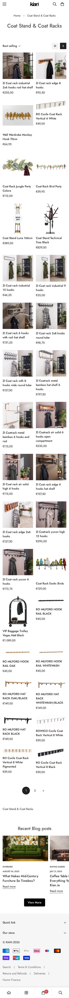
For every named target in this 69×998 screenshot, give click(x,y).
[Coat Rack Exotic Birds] (51, 564)
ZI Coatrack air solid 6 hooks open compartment (50, 436)
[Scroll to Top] (62, 979)
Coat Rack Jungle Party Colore (17, 188)
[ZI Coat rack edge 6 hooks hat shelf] (51, 467)
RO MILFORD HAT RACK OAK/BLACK (15, 696)
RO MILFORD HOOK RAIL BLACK (49, 611)
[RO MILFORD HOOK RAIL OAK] (18, 652)
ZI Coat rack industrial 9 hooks (51, 288)
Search (7, 967)
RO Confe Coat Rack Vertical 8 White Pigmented (16, 762)
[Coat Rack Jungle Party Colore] (18, 167)
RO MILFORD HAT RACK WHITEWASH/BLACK (49, 698)
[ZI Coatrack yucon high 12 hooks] (51, 514)
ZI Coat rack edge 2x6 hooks (17, 534)
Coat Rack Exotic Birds (50, 583)
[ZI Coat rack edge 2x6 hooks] (18, 514)
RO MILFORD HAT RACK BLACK (14, 731)
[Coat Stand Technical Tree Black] (51, 218)
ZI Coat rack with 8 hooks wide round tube (17, 383)
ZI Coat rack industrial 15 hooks (16, 288)
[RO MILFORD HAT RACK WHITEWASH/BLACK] (51, 684)
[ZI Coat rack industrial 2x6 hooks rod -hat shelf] (18, 66)
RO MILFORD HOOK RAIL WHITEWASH (49, 663)
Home (17, 16)
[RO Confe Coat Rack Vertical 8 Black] (51, 753)
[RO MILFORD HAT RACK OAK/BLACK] (18, 684)
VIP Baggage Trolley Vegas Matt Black (15, 633)
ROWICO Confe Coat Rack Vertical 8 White (49, 733)
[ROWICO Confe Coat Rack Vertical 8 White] (51, 721)
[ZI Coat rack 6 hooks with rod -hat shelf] (18, 316)
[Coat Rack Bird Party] (51, 167)
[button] (62, 4)
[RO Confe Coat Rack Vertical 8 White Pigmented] (18, 751)
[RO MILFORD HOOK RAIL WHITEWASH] (51, 652)
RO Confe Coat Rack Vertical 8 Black (49, 765)
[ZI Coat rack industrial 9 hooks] (51, 268)
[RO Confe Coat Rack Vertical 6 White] (51, 105)
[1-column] (55, 46)
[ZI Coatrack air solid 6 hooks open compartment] (51, 415)
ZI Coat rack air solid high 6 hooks (15, 486)
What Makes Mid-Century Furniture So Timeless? (20, 878)
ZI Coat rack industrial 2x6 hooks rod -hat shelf (18, 85)
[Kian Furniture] (34, 4)
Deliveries (39, 973)
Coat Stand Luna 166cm (18, 238)
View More (34, 902)
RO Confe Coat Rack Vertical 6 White (49, 116)
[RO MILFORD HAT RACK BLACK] (18, 720)
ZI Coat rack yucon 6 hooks (16, 581)
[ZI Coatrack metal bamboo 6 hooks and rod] (18, 415)
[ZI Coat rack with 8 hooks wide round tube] (18, 363)
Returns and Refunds (15, 973)
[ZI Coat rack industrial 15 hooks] (18, 268)
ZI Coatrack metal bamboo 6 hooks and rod (16, 437)
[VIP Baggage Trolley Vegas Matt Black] (18, 611)
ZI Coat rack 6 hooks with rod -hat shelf (16, 335)
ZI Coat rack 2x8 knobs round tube (50, 335)
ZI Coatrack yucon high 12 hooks (50, 534)
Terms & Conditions (29, 967)
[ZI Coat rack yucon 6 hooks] (18, 562)
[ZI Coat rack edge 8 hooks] (51, 66)
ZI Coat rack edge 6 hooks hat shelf (48, 486)
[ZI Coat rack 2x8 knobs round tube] (51, 316)
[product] (9, 993)
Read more (9, 886)
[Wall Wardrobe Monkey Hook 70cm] (18, 115)
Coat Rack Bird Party (49, 186)
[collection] (26, 992)
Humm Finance (11, 980)
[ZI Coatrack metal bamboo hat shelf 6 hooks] (51, 363)
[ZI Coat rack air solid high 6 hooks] (18, 467)
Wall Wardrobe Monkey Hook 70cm (17, 137)
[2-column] (63, 46)
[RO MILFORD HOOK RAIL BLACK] (51, 600)
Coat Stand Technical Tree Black (49, 240)
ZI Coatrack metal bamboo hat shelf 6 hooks (48, 385)
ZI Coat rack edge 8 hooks (48, 85)
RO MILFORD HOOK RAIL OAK (16, 663)
